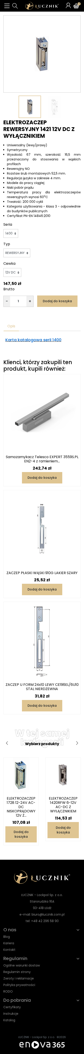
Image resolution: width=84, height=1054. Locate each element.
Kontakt (9, 949)
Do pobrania (17, 1000)
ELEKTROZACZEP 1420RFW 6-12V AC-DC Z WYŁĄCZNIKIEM (63, 805)
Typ (6, 244)
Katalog (9, 1020)
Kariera (8, 943)
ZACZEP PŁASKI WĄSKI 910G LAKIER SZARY (42, 572)
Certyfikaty (12, 1007)
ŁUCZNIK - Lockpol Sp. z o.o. (36, 1037)
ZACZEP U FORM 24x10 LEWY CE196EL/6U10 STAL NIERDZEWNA (42, 686)
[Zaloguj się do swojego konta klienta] (68, 5)
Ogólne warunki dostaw (21, 965)
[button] (15, 5)
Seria (7, 224)
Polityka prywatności (19, 985)
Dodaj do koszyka (57, 301)
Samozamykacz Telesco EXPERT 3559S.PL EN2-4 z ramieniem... (42, 459)
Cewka (9, 263)
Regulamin (15, 958)
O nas (9, 930)
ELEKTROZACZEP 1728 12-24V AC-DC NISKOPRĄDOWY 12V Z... (21, 807)
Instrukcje (10, 1013)
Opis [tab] (11, 326)
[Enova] (42, 1045)
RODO (8, 991)
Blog (6, 936)
